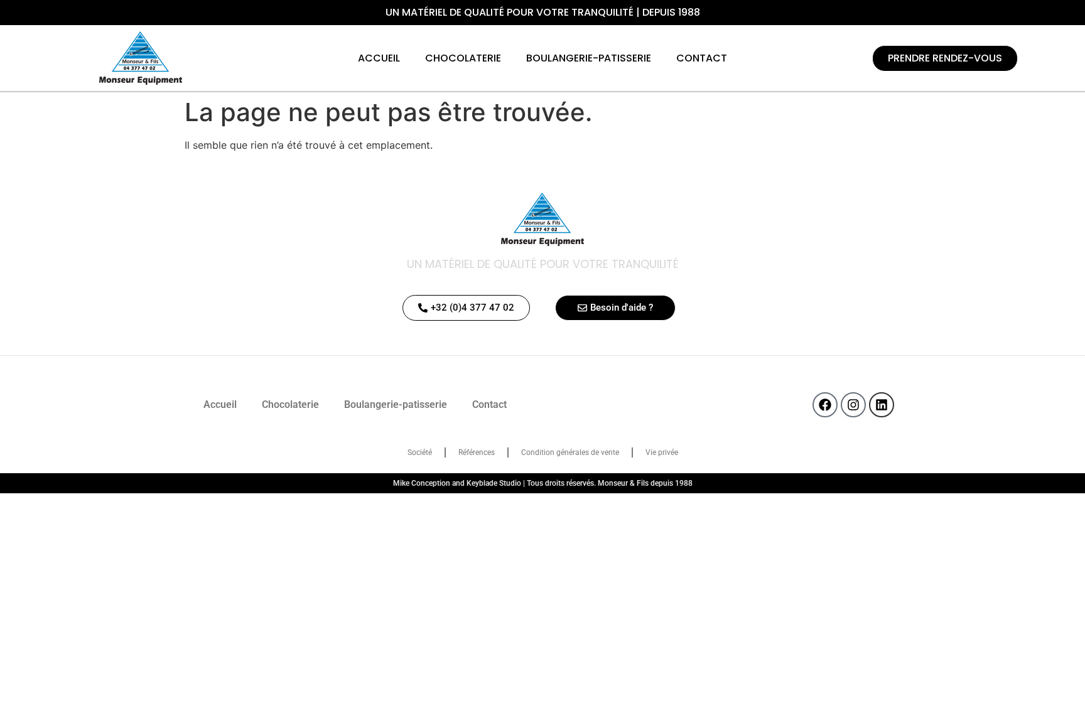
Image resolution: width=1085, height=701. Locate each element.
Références (476, 452)
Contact (701, 58)
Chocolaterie (463, 58)
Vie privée (661, 452)
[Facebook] (825, 404)
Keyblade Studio (494, 483)
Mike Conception (421, 483)
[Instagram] (853, 404)
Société (420, 452)
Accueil (379, 58)
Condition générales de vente (570, 452)
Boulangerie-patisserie (588, 58)
